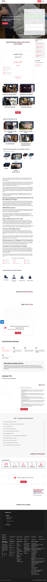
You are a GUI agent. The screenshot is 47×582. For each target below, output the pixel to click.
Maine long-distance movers (39, 47)
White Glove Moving (33, 564)
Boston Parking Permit (34, 573)
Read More (18, 112)
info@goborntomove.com (10, 542)
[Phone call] (45, 577)
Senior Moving (33, 577)
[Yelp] (2, 576)
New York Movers (26, 560)
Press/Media (18, 581)
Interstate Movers (26, 565)
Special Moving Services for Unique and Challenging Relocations (27, 569)
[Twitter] (4, 574)
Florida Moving (11, 560)
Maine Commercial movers (39, 52)
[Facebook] (2, 574)
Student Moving (33, 578)
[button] (2, 471)
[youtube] (4, 576)
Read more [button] (5, 473)
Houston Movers (33, 560)
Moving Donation (33, 568)
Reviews (18, 578)
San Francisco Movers (42, 560)
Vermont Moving (4, 560)
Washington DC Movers (20, 560)
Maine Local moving (39, 43)
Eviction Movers (26, 574)
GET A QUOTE (5, 23)
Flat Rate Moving (33, 574)
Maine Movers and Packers (39, 56)
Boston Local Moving (26, 564)
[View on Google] (4, 467)
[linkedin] (2, 578)
